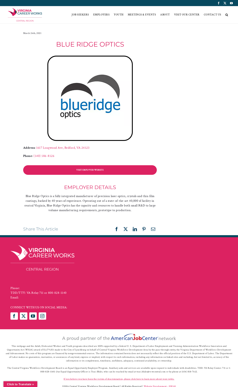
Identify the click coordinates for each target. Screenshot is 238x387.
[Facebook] (14, 316)
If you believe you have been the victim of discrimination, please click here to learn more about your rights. (119, 379)
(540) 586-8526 (43, 156)
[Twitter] (23, 316)
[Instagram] (42, 316)
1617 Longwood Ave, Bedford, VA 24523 (62, 148)
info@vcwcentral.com (34, 298)
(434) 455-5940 (31, 288)
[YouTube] (33, 316)
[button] (226, 14)
